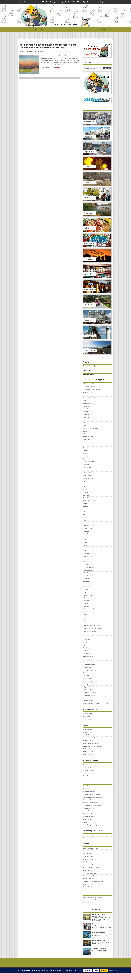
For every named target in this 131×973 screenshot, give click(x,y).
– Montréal (86, 464)
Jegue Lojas (83, 29)
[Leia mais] (58, 67)
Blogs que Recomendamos (90, 398)
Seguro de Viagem (88, 700)
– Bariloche (86, 414)
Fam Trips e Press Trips (89, 670)
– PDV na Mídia (87, 689)
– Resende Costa (87, 570)
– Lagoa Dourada (87, 559)
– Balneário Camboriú (89, 664)
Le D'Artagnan (87, 719)
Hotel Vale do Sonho (88, 751)
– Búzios (85, 589)
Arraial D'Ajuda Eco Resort (90, 848)
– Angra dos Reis (87, 584)
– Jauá (85, 523)
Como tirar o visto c (98, 914)
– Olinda (85, 539)
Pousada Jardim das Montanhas (92, 805)
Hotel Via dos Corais (88, 754)
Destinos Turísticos (48, 29)
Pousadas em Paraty (88, 814)
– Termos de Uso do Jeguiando (91, 389)
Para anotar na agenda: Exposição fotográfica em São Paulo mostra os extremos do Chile (47, 46)
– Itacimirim (86, 520)
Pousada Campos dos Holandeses (92, 797)
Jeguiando (29, 15)
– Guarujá (85, 620)
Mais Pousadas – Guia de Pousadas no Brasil (95, 788)
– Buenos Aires (87, 417)
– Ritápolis (86, 573)
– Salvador (86, 531)
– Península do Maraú (89, 525)
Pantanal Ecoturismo (88, 770)
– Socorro (85, 637)
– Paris (85, 486)
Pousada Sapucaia (88, 811)
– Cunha (85, 612)
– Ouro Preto (86, 564)
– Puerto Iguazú (87, 420)
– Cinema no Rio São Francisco (91, 384)
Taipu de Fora (86, 822)
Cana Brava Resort (88, 856)
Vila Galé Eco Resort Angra (90, 887)
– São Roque (86, 639)
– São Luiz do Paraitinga (89, 631)
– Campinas (86, 606)
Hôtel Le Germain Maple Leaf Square (93, 746)
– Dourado (85, 614)
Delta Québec (86, 735)
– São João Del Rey (88, 575)
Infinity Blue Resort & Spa (90, 873)
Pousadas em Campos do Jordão (92, 835)
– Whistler (85, 445)
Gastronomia (72, 29)
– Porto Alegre (87, 659)
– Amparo (85, 603)
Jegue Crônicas (66, 2)
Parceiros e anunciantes (89, 692)
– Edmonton (86, 434)
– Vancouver (86, 442)
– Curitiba (85, 650)
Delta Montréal (87, 732)
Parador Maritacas (88, 878)
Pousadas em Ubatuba (89, 816)
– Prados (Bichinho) (88, 567)
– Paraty (85, 592)
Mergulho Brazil (87, 767)
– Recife (85, 542)
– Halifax (85, 450)
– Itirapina (85, 623)
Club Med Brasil (87, 862)
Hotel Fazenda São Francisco (91, 743)
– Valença (85, 598)
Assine (109, 2)
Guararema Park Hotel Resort (91, 867)
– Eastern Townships (88, 461)
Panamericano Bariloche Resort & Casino (94, 876)
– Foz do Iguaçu (87, 653)
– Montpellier (86, 484)
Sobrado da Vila (87, 819)
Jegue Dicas (77, 2)
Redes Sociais (95, 29)
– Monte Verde (87, 561)
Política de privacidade (89, 695)
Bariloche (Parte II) (98, 924)
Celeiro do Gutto (87, 786)
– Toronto (85, 456)
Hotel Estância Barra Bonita (90, 870)
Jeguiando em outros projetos (29, 2)
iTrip (84, 764)
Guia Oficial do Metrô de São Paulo (92, 897)
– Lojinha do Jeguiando (89, 386)
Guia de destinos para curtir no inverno (93, 673)
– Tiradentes (86, 578)
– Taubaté (85, 642)
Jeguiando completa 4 (99, 948)
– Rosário (85, 423)
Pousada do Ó (87, 800)
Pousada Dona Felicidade (90, 802)
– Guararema (86, 617)
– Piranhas (86, 511)
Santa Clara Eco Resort (89, 884)
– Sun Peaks (86, 439)
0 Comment (24, 71)
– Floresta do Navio (88, 536)
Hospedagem (61, 29)
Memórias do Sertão (98, 932)
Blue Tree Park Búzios (89, 851)
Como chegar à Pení (98, 940)
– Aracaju (85, 548)
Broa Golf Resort (87, 853)
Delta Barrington (87, 729)
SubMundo (86, 773)
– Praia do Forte (87, 528)
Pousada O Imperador (89, 808)
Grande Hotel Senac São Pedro (91, 738)
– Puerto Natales (87, 473)
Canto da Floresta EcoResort (91, 859)
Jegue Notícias (88, 2)
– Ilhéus (85, 517)
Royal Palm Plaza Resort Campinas (93, 881)
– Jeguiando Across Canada (90, 428)
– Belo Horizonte (87, 556)
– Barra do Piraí (87, 586)
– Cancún (85, 492)
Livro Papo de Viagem (50, 2)
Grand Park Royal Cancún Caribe (92, 864)
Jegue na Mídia (87, 678)
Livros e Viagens (100, 2)
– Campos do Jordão (88, 609)
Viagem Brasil (87, 775)
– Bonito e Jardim (88, 503)
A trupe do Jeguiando (88, 392)
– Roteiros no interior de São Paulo (92, 628)
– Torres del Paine (88, 478)
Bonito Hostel (86, 716)
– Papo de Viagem (88, 687)
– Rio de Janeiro (87, 595)
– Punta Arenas (87, 475)
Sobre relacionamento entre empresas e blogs (95, 703)
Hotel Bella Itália (87, 740)
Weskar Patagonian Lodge (90, 825)
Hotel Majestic (87, 749)
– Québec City (87, 467)
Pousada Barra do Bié (89, 791)
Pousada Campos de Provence (91, 794)
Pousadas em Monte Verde (90, 838)
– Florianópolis (87, 667)
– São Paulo (86, 634)
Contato (104, 29)
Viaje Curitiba (86, 902)
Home (20, 29)
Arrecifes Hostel (87, 713)
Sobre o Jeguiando (31, 29)
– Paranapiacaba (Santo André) (91, 625)
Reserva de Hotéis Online (90, 900)
